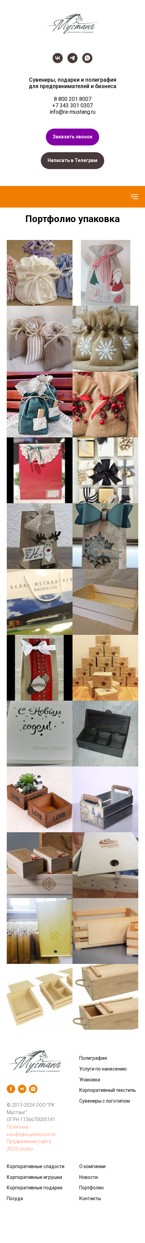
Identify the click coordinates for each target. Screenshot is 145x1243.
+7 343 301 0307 (72, 105)
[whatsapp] (87, 58)
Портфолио (91, 1187)
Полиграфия (93, 1058)
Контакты (90, 1198)
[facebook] (11, 1089)
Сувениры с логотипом (104, 1101)
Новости (88, 1177)
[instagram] (33, 1089)
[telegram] (72, 58)
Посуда (15, 1198)
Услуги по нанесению (103, 1069)
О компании (92, 1166)
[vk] (58, 58)
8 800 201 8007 (72, 99)
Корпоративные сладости (35, 1166)
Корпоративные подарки (34, 1187)
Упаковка (89, 1079)
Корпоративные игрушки (34, 1177)
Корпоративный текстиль (107, 1090)
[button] (72, 137)
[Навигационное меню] (134, 196)
